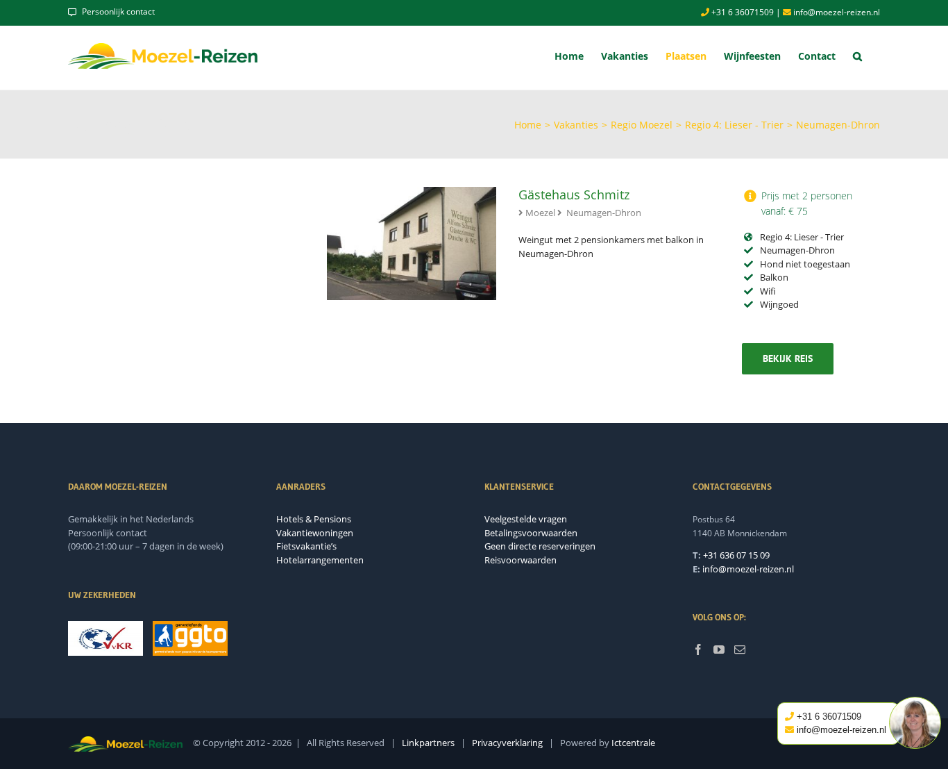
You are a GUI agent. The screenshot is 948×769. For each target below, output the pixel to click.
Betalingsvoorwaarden (530, 533)
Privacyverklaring (507, 742)
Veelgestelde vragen (525, 519)
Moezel (540, 212)
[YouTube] (719, 649)
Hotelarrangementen (320, 560)
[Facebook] (698, 649)
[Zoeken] (858, 56)
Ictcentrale (633, 742)
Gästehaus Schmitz (573, 194)
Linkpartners (428, 742)
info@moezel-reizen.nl (835, 12)
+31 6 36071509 (741, 12)
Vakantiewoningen (314, 533)
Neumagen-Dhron (603, 212)
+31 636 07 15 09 (736, 555)
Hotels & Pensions (313, 519)
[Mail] (739, 649)
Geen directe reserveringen (539, 546)
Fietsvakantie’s (306, 546)
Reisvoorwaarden (520, 560)
